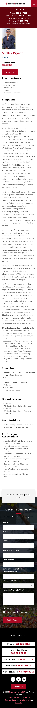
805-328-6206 (25, 16)
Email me (10, 72)
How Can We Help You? (13, 590)
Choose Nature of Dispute (14, 581)
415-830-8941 (24, 24)
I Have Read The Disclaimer (19, 612)
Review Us (18, 687)
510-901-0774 (22, 21)
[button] (34, 3)
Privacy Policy (26, 697)
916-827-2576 (23, 18)
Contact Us (17, 9)
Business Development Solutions (18, 700)
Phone (6, 541)
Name (5, 522)
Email (6, 531)
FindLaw (18, 703)
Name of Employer (11, 550)
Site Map (16, 697)
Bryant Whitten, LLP (17, 692)
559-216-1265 (21, 13)
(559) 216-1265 (7, 65)
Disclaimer (7, 608)
